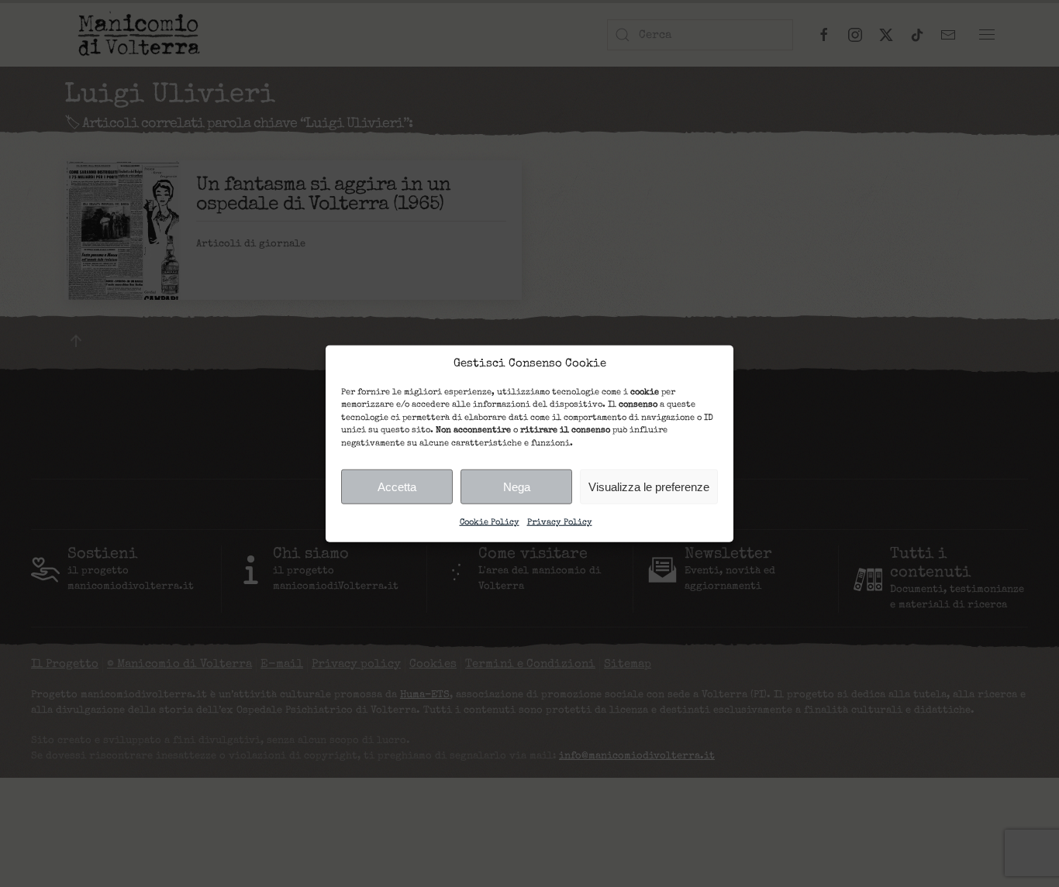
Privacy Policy (559, 522)
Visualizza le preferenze (648, 486)
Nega (516, 486)
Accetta (397, 486)
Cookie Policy (489, 522)
